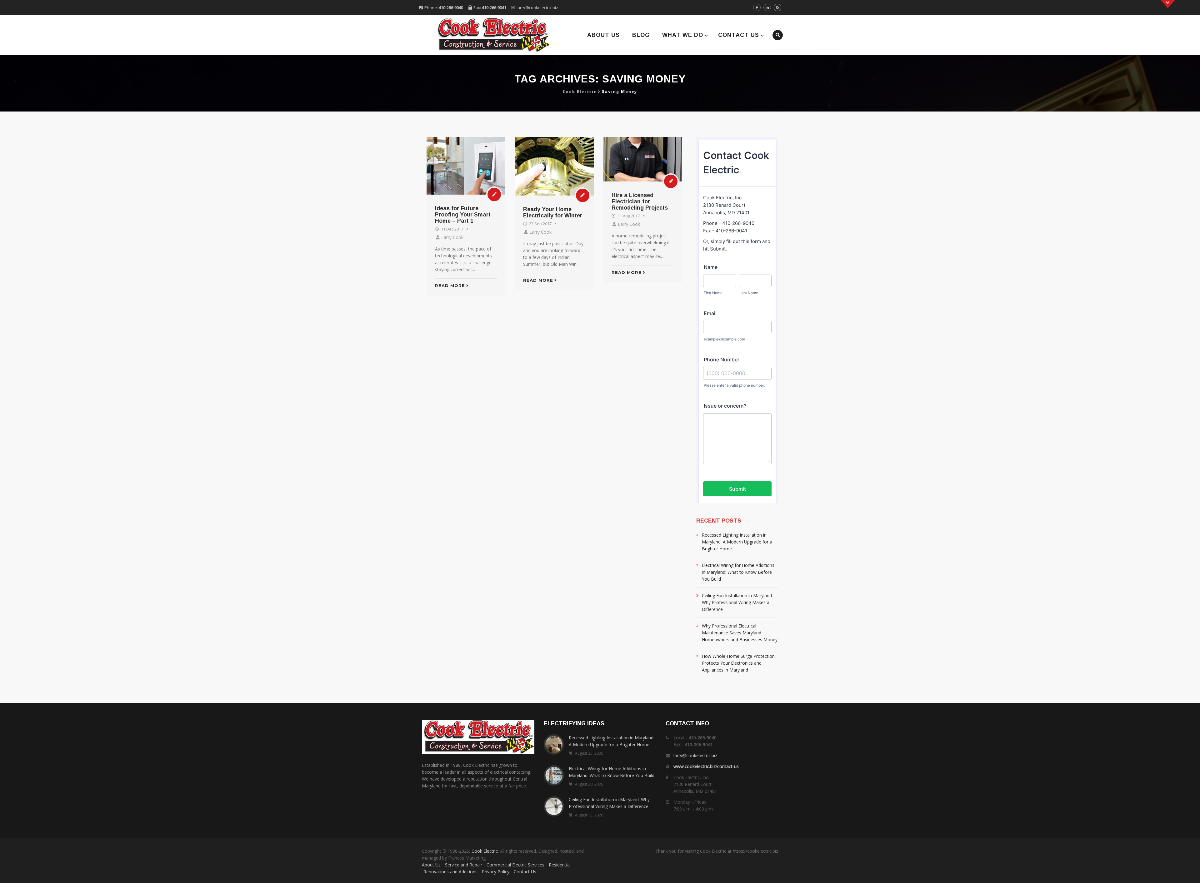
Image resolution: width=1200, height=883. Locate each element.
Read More (450, 285)
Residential (560, 865)
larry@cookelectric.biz (537, 7)
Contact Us (738, 35)
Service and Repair (463, 865)
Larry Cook (452, 237)
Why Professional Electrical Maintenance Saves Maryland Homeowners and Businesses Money (740, 632)
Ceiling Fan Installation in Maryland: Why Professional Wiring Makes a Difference (737, 602)
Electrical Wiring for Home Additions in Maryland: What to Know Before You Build (738, 572)
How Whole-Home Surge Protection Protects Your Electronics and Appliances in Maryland (738, 663)
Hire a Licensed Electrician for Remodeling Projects (640, 201)
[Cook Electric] (485, 35)
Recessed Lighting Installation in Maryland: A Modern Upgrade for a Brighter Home (737, 542)
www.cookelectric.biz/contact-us (706, 766)
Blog (641, 35)
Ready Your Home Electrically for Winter (552, 212)
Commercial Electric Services (515, 865)
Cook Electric (485, 851)
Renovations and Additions (450, 872)
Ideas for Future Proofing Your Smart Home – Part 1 (463, 214)
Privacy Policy (495, 872)
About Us (603, 35)
